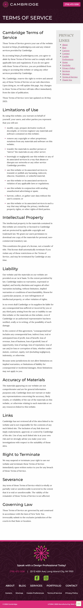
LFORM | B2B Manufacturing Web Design (64, 604)
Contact (66, 53)
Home (65, 62)
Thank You (67, 80)
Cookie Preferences (35, 593)
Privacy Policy (68, 68)
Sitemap (66, 74)
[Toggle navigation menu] (78, 603)
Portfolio (66, 65)
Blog (64, 47)
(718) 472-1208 (72, 4)
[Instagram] (46, 578)
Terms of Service (70, 77)
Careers (65, 50)
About (65, 44)
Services (66, 71)
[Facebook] (37, 578)
